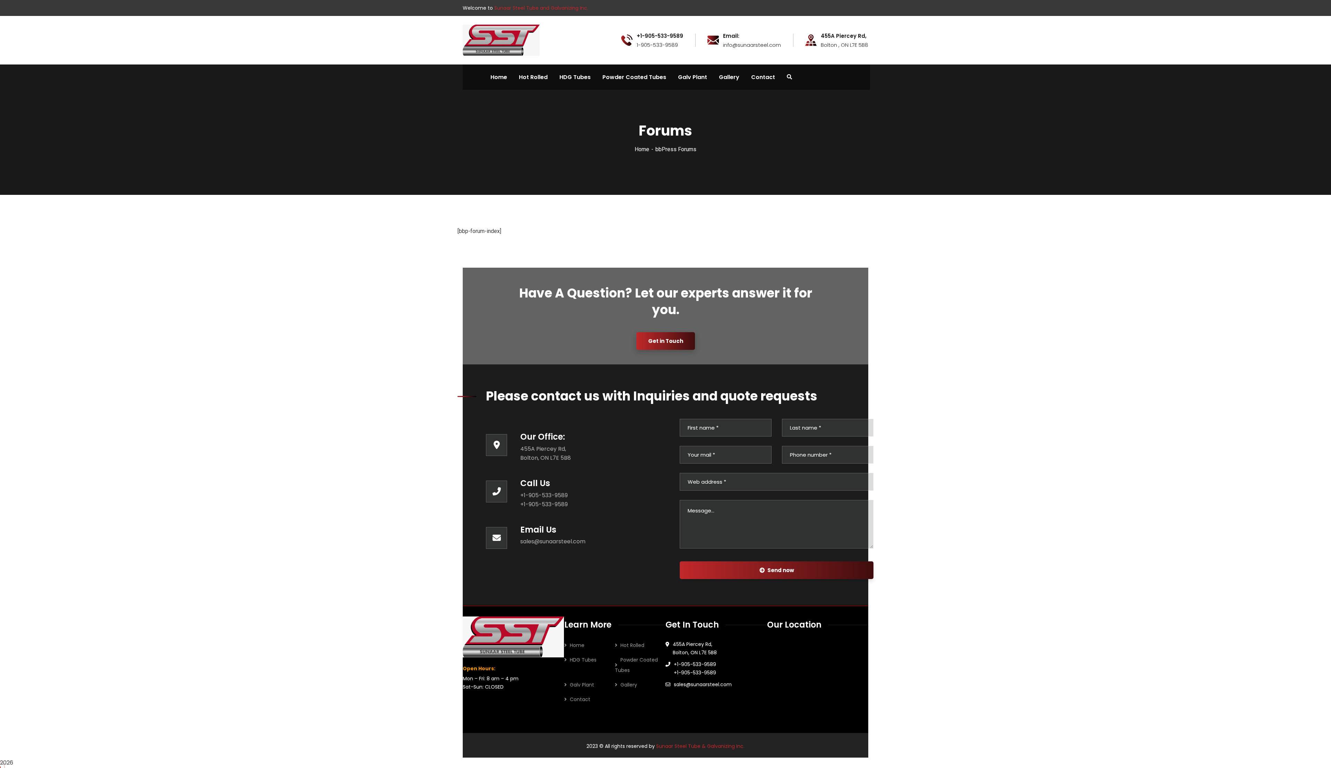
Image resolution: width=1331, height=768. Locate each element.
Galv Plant (582, 684)
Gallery (628, 684)
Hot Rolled (632, 645)
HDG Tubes (583, 659)
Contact (580, 699)
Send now (780, 570)
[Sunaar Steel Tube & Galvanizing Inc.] (501, 39)
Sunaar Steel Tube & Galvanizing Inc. (700, 746)
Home (642, 149)
